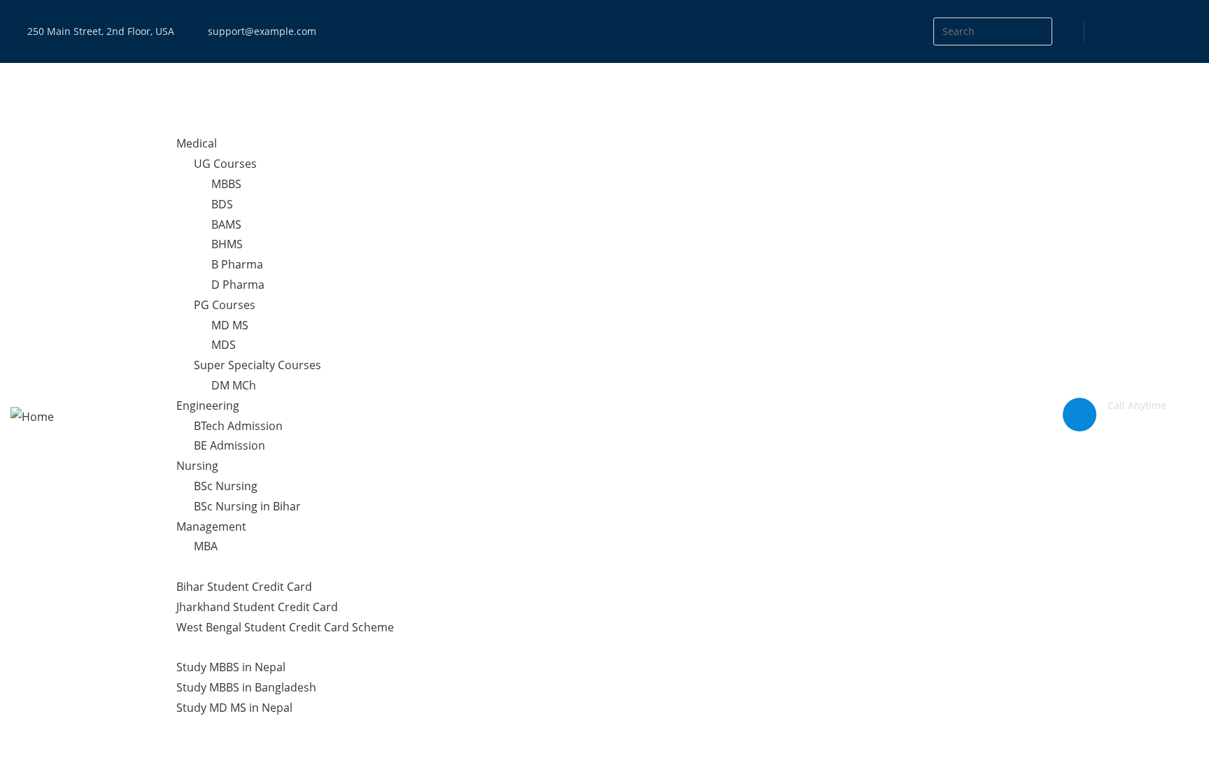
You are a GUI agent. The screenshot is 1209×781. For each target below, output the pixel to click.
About (175, 103)
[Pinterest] (1188, 32)
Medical (196, 143)
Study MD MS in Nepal (234, 707)
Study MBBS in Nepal (230, 667)
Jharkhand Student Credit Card (257, 607)
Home (175, 83)
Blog (170, 728)
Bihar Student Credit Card (244, 586)
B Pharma (237, 264)
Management (211, 526)
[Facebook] (1131, 32)
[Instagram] (1159, 32)
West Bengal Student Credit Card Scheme (285, 627)
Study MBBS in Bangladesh (246, 687)
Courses (180, 123)
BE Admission (229, 445)
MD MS (229, 325)
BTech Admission (238, 426)
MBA (206, 546)
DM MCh (233, 385)
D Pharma (237, 284)
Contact (179, 747)
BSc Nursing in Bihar (247, 506)
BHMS (227, 244)
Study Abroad (195, 646)
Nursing (197, 465)
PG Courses (224, 305)
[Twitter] (1102, 32)
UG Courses (225, 163)
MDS (223, 344)
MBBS (226, 184)
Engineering (207, 405)
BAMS (226, 224)
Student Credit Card (211, 566)
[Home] (32, 416)
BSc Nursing (225, 486)
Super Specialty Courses (257, 365)
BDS (222, 204)
